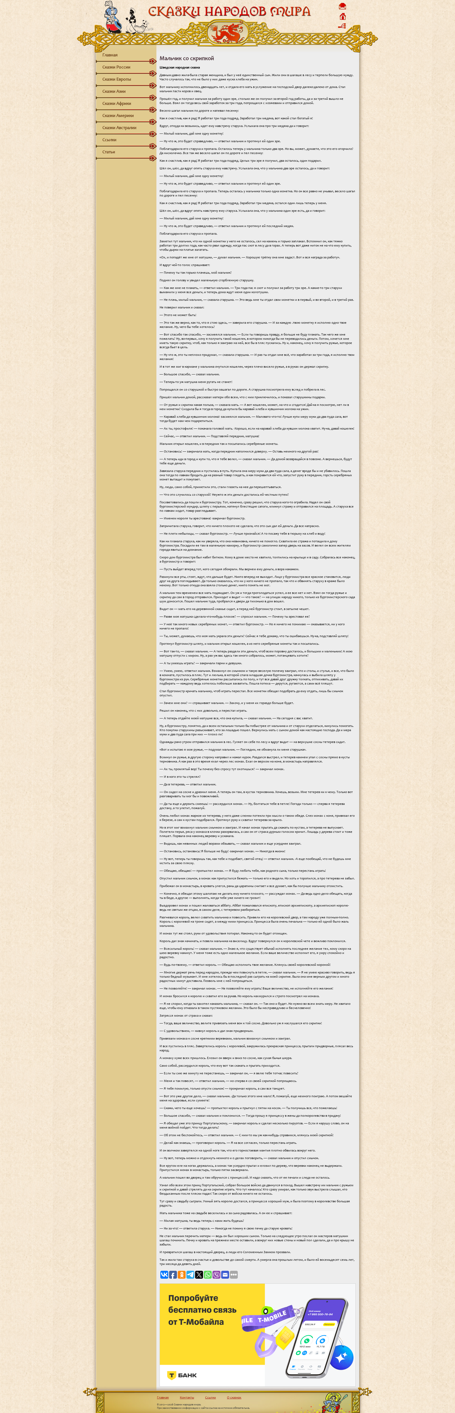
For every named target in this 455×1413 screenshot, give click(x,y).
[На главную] (342, 19)
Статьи (108, 152)
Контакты (187, 1398)
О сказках (234, 1398)
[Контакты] (342, 9)
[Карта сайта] (342, 29)
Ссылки (109, 140)
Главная (110, 55)
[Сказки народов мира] (229, 17)
